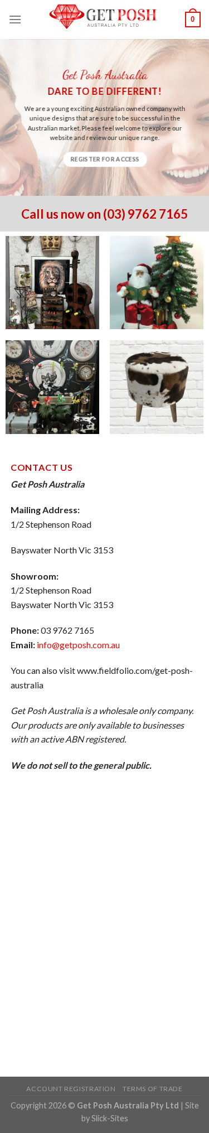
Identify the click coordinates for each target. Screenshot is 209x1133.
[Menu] (15, 19)
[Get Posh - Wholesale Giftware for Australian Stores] (105, 19)
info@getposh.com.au (78, 644)
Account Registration (70, 1088)
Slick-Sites (109, 1118)
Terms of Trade (153, 1088)
